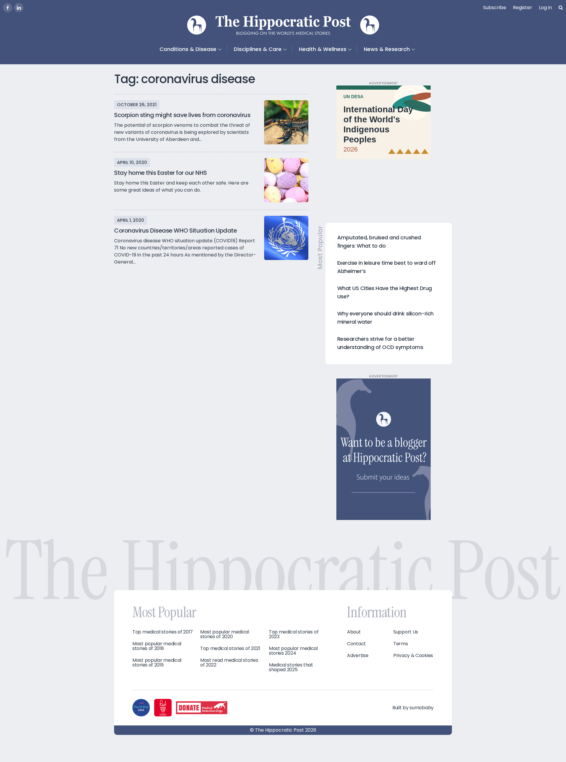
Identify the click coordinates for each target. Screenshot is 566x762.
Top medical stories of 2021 (230, 648)
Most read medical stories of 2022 (229, 662)
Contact (356, 643)
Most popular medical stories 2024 (293, 651)
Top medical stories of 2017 (162, 632)
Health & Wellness (322, 49)
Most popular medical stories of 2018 (156, 646)
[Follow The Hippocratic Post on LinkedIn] (19, 7)
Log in (545, 7)
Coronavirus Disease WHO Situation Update (175, 230)
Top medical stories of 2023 (293, 634)
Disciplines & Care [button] (258, 49)
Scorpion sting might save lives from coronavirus (182, 115)
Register (522, 7)
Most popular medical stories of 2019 (156, 662)
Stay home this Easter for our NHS (160, 173)
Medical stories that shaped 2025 (291, 667)
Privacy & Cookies (413, 655)
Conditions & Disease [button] (187, 49)
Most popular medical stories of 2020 (224, 634)
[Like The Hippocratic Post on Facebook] (7, 7)
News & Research (387, 49)
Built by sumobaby (413, 707)
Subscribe (494, 7)
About (354, 632)
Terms (400, 643)
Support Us (405, 632)
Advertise (357, 655)
